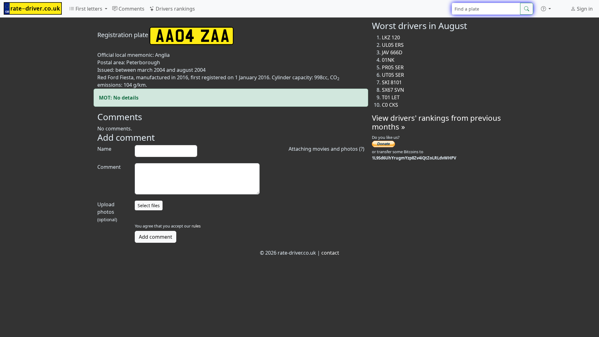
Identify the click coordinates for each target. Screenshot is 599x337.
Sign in (584, 8)
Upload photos (107, 211)
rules (196, 226)
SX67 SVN (393, 89)
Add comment (155, 236)
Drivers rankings (174, 8)
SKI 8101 (392, 82)
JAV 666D (392, 52)
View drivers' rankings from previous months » (436, 122)
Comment (109, 167)
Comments (130, 8)
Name (104, 148)
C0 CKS (390, 104)
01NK (388, 59)
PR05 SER (393, 67)
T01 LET (391, 97)
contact (330, 252)
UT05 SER (393, 74)
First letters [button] (89, 8)
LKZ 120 (391, 37)
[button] (545, 8)
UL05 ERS (393, 45)
